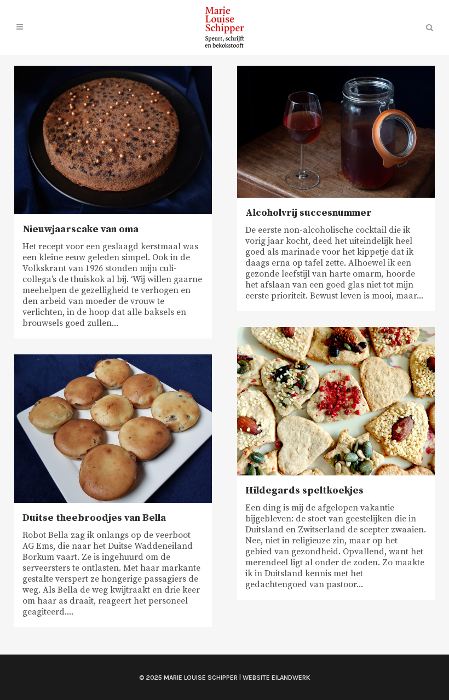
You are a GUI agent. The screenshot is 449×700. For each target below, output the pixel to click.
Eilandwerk (291, 677)
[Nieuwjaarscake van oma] (113, 140)
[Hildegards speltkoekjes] (336, 401)
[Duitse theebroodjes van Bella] (113, 428)
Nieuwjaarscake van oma (80, 229)
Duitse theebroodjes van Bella (94, 518)
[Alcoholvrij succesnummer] (336, 132)
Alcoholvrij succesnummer (308, 212)
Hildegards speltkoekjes (304, 490)
